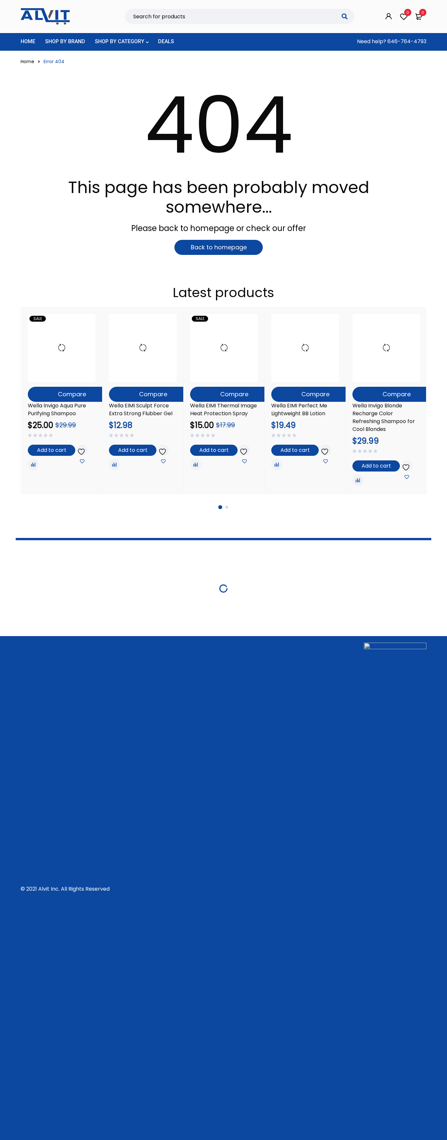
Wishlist (407, 12)
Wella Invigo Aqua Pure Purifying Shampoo (57, 409)
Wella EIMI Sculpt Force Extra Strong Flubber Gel (140, 409)
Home (27, 61)
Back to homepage (219, 247)
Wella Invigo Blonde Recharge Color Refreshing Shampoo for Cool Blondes (383, 417)
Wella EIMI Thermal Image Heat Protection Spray (223, 409)
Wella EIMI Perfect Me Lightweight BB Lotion (299, 409)
